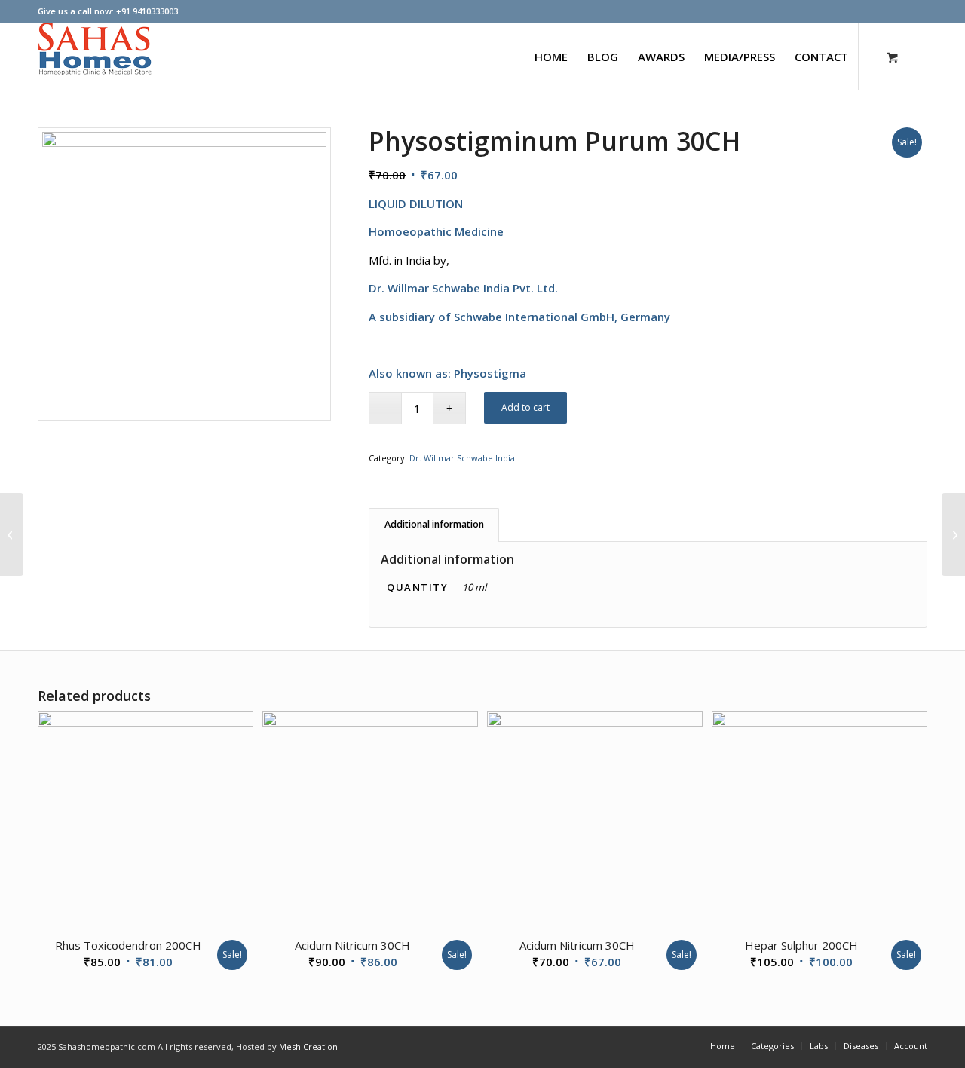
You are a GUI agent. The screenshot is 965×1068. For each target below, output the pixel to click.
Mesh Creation (308, 1046)
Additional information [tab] (434, 524)
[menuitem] (551, 56)
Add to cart (525, 407)
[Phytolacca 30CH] (11, 534)
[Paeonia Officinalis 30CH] (953, 534)
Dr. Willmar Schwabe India (462, 458)
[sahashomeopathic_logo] (95, 56)
